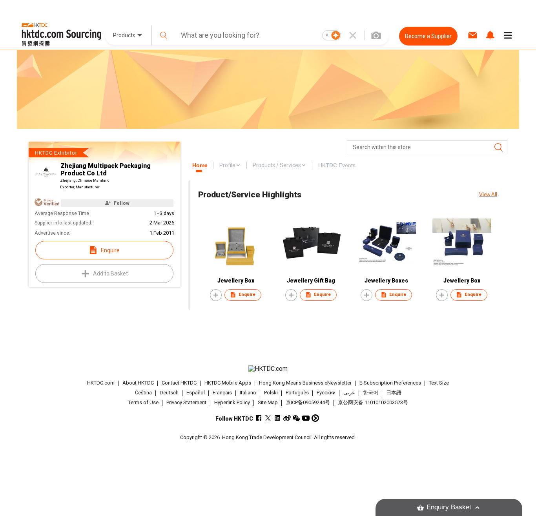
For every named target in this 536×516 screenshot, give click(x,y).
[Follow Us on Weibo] (287, 418)
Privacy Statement (186, 402)
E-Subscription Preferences (390, 383)
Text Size (439, 383)
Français (222, 393)
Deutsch (169, 393)
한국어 (370, 393)
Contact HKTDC (179, 383)
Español (195, 393)
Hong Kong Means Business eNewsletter (305, 383)
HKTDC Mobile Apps (227, 383)
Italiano (248, 393)
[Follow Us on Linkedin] (277, 418)
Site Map (268, 402)
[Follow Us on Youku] (315, 418)
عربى (349, 393)
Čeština (143, 393)
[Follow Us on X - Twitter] (268, 418)
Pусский (326, 393)
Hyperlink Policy (232, 402)
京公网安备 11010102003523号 (373, 402)
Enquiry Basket (449, 507)
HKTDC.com (101, 383)
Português (297, 393)
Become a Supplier (428, 36)
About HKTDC (138, 383)
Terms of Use (143, 402)
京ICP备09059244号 (308, 402)
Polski (271, 393)
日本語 (393, 393)
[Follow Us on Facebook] (259, 418)
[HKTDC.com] (268, 368)
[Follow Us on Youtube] (306, 418)
